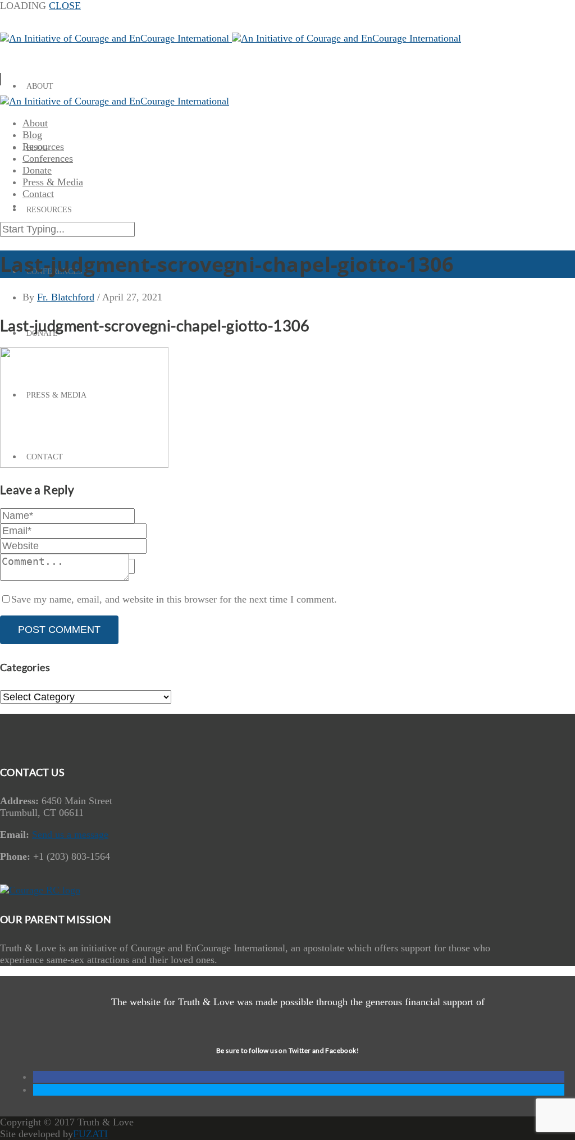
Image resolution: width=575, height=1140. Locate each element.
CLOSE (65, 5)
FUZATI (90, 1133)
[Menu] (0, 79)
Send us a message (70, 834)
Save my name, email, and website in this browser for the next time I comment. (174, 599)
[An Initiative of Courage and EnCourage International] (230, 38)
